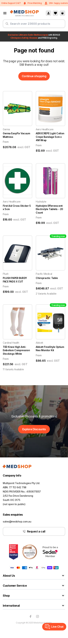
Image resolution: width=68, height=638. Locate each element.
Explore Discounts (34, 429)
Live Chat (57, 626)
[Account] (48, 13)
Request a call (36, 531)
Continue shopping (34, 76)
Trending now (58, 236)
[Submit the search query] (7, 25)
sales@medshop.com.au (17, 521)
